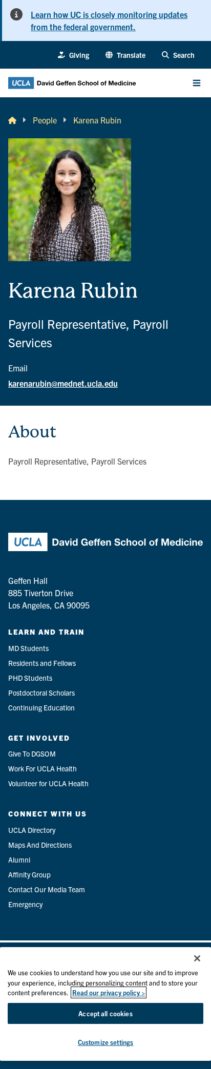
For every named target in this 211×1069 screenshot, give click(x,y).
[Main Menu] (197, 83)
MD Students (28, 648)
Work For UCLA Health (42, 768)
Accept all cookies (105, 1013)
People (45, 120)
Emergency (25, 904)
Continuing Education (41, 707)
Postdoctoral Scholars (41, 692)
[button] (125, 55)
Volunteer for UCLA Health (48, 783)
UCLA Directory (31, 829)
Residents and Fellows (42, 662)
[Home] (12, 120)
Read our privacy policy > (108, 992)
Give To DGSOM (32, 753)
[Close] (197, 958)
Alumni (19, 859)
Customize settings (105, 1042)
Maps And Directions (40, 844)
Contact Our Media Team (46, 889)
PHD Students (30, 677)
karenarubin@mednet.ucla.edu (63, 383)
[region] (105, 1004)
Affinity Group (29, 874)
